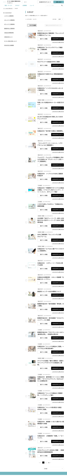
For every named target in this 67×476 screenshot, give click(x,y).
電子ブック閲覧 (43, 39)
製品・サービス (8, 5)
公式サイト (10, 2)
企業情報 (25, 5)
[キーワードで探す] (62, 5)
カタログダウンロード (57, 39)
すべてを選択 (33, 25)
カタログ (17, 5)
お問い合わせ (58, 2)
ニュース (32, 5)
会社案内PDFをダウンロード (45, 2)
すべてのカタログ (7, 12)
